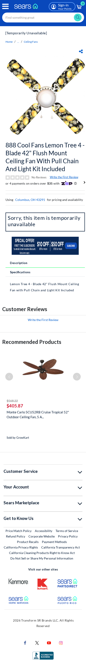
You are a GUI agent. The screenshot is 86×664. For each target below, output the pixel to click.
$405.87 (15, 405)
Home (9, 41)
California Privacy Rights (21, 547)
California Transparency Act (60, 547)
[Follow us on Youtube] (49, 642)
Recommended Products (31, 342)
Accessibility (43, 531)
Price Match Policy (19, 531)
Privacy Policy (68, 536)
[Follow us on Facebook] (25, 642)
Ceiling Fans (31, 41)
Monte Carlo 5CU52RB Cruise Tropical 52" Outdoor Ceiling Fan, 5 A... (38, 414)
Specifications (20, 272)
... (18, 41)
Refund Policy (15, 536)
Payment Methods (54, 542)
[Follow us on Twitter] (37, 642)
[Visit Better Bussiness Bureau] (43, 655)
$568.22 (12, 401)
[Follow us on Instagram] (60, 642)
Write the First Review (64, 177)
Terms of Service (67, 531)
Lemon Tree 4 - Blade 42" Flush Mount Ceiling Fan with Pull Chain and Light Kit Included (44, 287)
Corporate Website (41, 536)
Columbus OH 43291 (30, 200)
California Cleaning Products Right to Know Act (42, 553)
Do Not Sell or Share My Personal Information (41, 558)
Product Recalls (28, 542)
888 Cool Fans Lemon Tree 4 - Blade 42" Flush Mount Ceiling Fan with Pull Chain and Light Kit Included (45, 156)
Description (18, 263)
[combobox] (43, 17)
